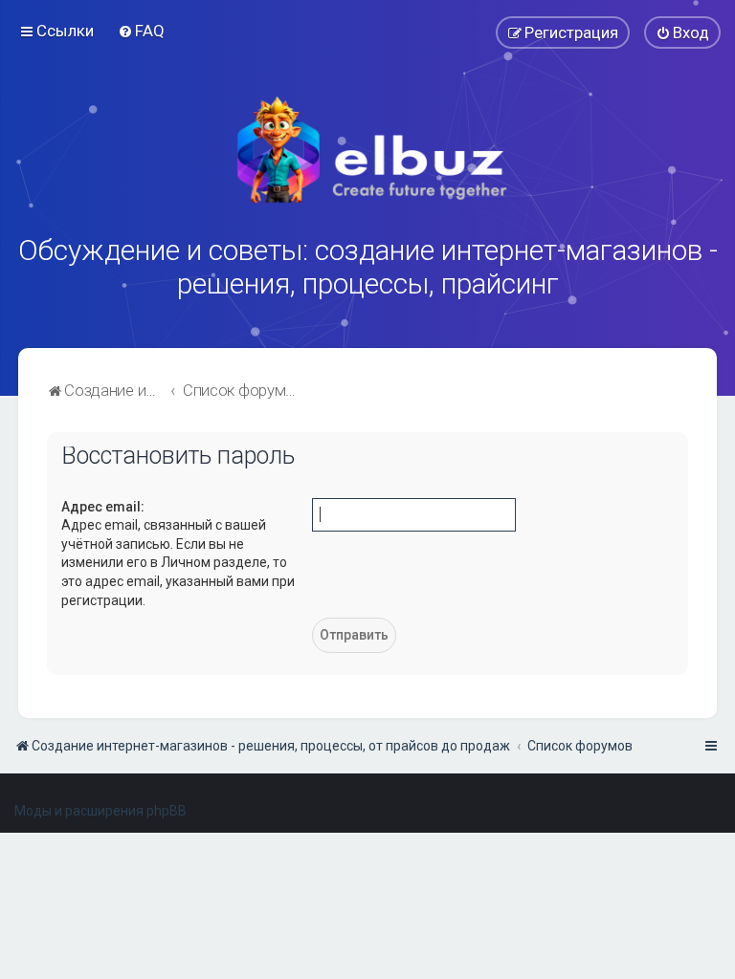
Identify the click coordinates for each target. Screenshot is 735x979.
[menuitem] (141, 30)
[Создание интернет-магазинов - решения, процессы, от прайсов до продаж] (367, 150)
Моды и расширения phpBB (100, 810)
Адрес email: (103, 506)
